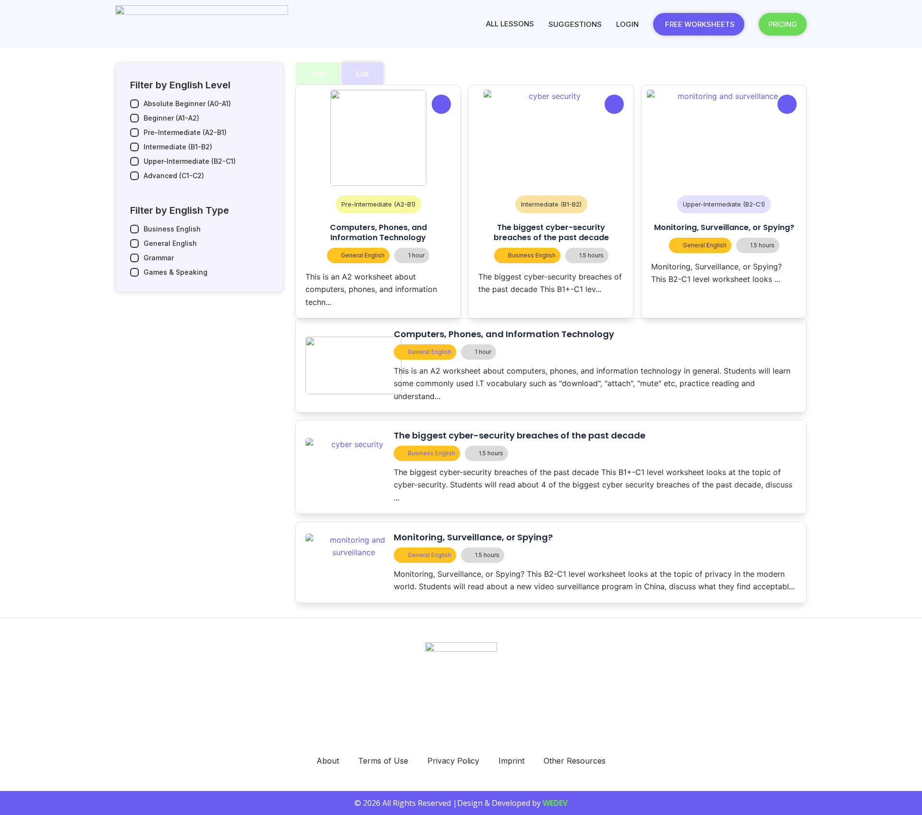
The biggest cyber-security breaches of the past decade (551, 232)
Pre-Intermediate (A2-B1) (378, 204)
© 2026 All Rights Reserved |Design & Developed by (461, 803)
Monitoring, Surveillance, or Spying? (724, 227)
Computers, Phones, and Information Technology (378, 232)
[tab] (317, 73)
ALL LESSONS (510, 23)
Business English (532, 255)
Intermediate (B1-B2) (551, 204)
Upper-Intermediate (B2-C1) (724, 204)
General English (363, 255)
